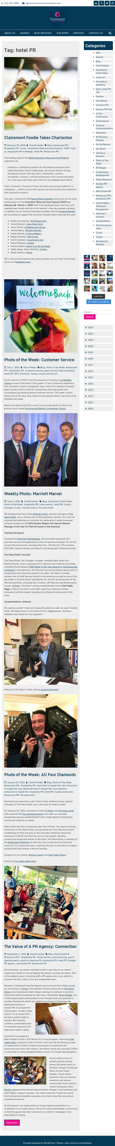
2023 (90, 327)
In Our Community (102, 115)
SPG (16, 373)
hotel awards (46, 504)
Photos (7, 1089)
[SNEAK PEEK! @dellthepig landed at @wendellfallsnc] (94, 258)
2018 (90, 358)
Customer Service (34, 370)
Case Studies (102, 65)
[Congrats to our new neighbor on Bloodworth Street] (110, 281)
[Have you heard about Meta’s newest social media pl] (87, 258)
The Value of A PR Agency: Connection (40, 946)
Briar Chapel (65, 995)
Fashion (100, 96)
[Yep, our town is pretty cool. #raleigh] (94, 281)
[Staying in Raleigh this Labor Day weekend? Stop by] (110, 273)
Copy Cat (100, 77)
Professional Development (102, 173)
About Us (9, 33)
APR (98, 52)
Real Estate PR (61, 954)
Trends (99, 237)
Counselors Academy (101, 83)
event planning (59, 957)
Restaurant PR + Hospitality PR (20, 785)
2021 (90, 340)
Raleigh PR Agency (101, 185)
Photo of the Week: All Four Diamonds (40, 774)
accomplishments (49, 689)
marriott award (29, 507)
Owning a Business (100, 154)
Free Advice (101, 100)
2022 (90, 333)
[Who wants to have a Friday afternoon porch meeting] (102, 281)
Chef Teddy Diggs (57, 855)
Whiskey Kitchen (33, 230)
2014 (90, 383)
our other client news (25, 861)
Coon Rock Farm (34, 224)
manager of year (12, 507)
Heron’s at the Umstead (38, 246)
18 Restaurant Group (34, 227)
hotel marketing (66, 370)
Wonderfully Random (102, 243)
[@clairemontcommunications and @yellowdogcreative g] (102, 266)
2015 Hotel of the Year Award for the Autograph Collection (41, 568)
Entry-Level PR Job (103, 90)
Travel (23, 148)
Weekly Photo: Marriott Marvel (33, 493)
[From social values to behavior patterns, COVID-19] (102, 288)
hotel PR (38, 151)
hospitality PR (31, 504)
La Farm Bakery (33, 233)
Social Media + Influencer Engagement (103, 206)
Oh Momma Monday (101, 138)
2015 (90, 377)
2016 (90, 371)
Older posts (12, 1122)
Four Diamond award (32, 814)
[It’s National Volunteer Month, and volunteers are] (87, 288)
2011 (90, 402)
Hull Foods (32, 236)
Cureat (30, 243)
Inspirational (102, 121)
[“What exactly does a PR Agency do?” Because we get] (87, 273)
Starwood (25, 373)
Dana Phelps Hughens (42, 198)
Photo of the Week (55, 367)
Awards (24, 33)
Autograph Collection (19, 842)
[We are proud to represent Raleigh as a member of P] (102, 258)
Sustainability (103, 221)
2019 (90, 352)
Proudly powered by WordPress (39, 1143)
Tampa (34, 373)
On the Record (103, 144)
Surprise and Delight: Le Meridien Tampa (45, 408)
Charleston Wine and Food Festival (45, 148)
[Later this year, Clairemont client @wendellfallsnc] (110, 266)
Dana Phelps (30, 367)
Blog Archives (43, 33)
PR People (101, 167)
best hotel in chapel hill (48, 785)
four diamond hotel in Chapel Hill (35, 788)
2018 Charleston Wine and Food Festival (48, 157)
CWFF (67, 148)
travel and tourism (48, 373)
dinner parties (44, 957)
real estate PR (23, 963)
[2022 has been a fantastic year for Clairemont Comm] (110, 258)
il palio (67, 504)
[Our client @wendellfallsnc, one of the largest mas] (102, 273)
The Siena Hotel (66, 810)
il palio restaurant (64, 791)
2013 (90, 389)
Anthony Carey (40, 514)
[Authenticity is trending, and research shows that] (94, 288)
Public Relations (104, 179)
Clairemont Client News (60, 501)
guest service (50, 370)
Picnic (29, 252)
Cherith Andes (36, 145)
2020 (90, 346)
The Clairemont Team (103, 227)
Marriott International (29, 538)
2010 (90, 408)
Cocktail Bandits (67, 211)
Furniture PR (102, 105)
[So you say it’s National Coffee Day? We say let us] (94, 273)
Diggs (13, 1042)
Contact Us (96, 33)
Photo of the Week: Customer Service (39, 359)
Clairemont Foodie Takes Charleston (38, 137)
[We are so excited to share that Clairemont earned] (110, 288)
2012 (90, 396)
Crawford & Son (35, 240)
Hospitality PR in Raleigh (20, 151)
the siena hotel (46, 507)
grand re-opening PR (30, 960)
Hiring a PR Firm (104, 109)
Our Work (62, 33)
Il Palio (43, 249)
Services (78, 33)
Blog (49, 145)
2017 (90, 364)
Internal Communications (104, 127)
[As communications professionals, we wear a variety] (87, 266)
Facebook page (22, 262)
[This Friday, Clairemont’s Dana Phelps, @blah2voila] (94, 266)
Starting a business (101, 215)
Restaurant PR (51, 151)
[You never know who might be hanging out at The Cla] (87, 281)
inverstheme (85, 1143)
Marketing (101, 132)
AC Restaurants (38, 221)
